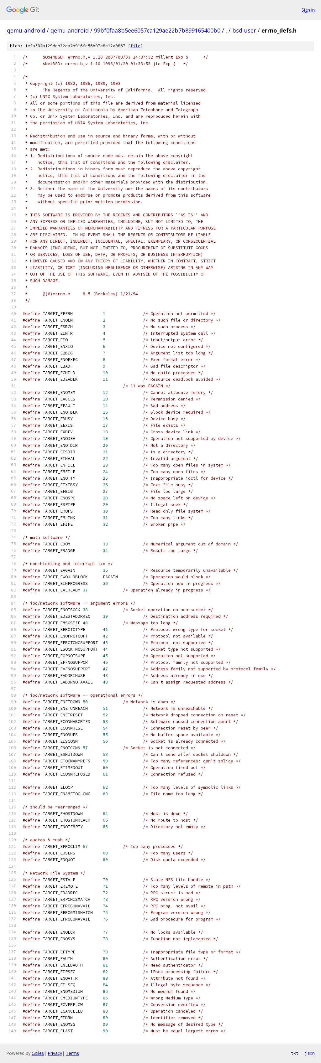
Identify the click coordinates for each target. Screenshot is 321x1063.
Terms (72, 1053)
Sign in (308, 10)
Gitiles (38, 1053)
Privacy (55, 1053)
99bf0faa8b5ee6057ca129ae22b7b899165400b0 (157, 30)
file (135, 46)
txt (294, 1053)
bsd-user (244, 30)
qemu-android (26, 30)
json (310, 1053)
